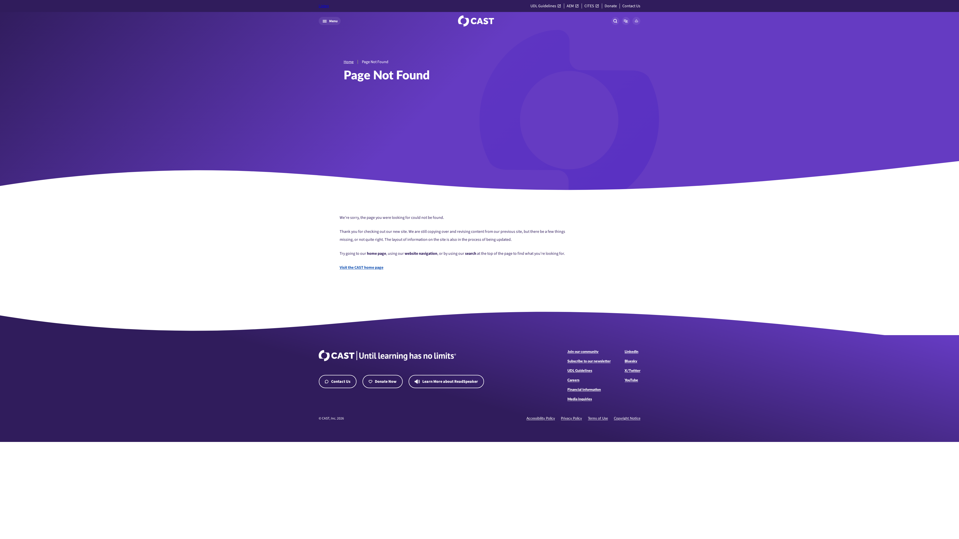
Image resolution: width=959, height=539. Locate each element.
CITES (589, 6)
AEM (570, 6)
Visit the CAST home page (361, 267)
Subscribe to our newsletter (589, 361)
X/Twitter (632, 371)
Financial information (584, 390)
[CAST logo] (476, 20)
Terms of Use (598, 418)
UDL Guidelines (543, 6)
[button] (626, 21)
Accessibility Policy (540, 418)
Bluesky (631, 361)
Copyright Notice (627, 418)
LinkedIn (631, 352)
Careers (573, 380)
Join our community (583, 352)
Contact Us (631, 6)
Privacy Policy (571, 418)
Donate (611, 6)
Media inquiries (579, 399)
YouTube (631, 380)
